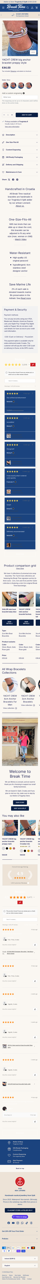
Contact (29, 1279)
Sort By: (24, 386)
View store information (12, 126)
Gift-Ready (26, 1275)
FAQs (23, 1279)
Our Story (20, 802)
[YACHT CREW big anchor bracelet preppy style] (10, 828)
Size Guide (18, 1275)
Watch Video (20, 239)
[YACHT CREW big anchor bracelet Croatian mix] (28, 828)
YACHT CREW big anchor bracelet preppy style (9, 841)
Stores (11, 1275)
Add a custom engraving (12, 93)
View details (9, 622)
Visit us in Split (20, 808)
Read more (26, 298)
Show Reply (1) (8, 1115)
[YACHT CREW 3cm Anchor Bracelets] (28, 685)
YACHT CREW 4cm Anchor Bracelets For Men (10, 700)
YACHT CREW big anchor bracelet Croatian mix (27, 841)
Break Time (9, 1272)
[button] (36, 7)
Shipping (13, 71)
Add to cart (27, 115)
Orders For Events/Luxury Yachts (11, 1279)
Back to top (20, 1168)
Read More (31, 2)
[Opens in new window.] (6, 1110)
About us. (20, 206)
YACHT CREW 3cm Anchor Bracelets (28, 699)
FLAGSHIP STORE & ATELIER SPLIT (20, 1210)
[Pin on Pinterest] (17, 180)
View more (20, 568)
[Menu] (3, 7)
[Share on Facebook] (13, 180)
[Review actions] (32, 393)
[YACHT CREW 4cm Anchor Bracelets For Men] (10, 685)
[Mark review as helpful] (35, 944)
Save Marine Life (6, 1277)
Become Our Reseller (20, 1277)
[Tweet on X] (9, 180)
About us (4, 1275)
